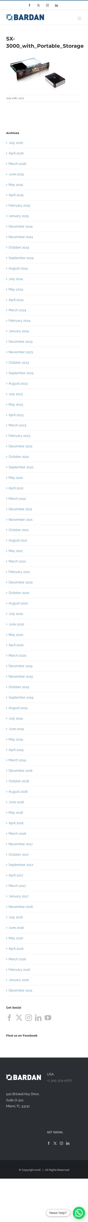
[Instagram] (28, 1017)
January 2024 (19, 331)
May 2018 (16, 813)
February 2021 (19, 572)
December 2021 (20, 509)
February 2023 (19, 436)
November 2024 (21, 237)
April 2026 (16, 153)
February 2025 (19, 205)
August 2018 (18, 792)
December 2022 (20, 446)
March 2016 (17, 959)
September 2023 (21, 373)
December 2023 (21, 342)
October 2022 (19, 457)
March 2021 (17, 561)
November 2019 (21, 676)
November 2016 (21, 907)
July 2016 (16, 917)
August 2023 (18, 383)
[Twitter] (19, 1017)
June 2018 (16, 802)
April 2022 (16, 488)
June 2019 (16, 729)
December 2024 (21, 226)
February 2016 (19, 970)
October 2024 (19, 247)
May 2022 (16, 478)
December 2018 (20, 771)
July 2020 (16, 614)
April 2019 (16, 750)
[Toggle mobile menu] (80, 18)
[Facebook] (9, 1017)
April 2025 (16, 195)
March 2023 (17, 425)
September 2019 (21, 697)
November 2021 (21, 520)
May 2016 (16, 938)
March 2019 (17, 760)
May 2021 (16, 551)
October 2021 (19, 530)
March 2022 (17, 499)
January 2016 (19, 980)
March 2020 (17, 655)
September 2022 (21, 467)
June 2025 (16, 174)
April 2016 (16, 949)
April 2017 (16, 875)
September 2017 (21, 865)
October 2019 (19, 687)
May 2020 (16, 635)
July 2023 (16, 394)
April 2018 (16, 823)
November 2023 (21, 352)
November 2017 (21, 844)
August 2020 (18, 603)
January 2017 (19, 896)
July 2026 (16, 143)
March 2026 (17, 164)
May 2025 (16, 185)
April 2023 (16, 415)
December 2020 (21, 582)
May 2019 (16, 739)
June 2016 (16, 928)
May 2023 (16, 404)
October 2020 (19, 593)
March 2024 (17, 310)
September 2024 (21, 258)
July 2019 (16, 718)
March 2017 (17, 886)
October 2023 (19, 363)
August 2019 (18, 708)
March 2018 (17, 833)
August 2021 (18, 540)
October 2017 (19, 854)
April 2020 (16, 645)
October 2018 (19, 781)
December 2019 (20, 666)
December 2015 (20, 990)
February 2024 (19, 321)
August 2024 (18, 268)
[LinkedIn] (38, 1017)
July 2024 (16, 279)
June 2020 (16, 624)
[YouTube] (48, 1017)
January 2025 (19, 216)
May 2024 (16, 289)
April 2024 (16, 300)
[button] (79, 1213)
